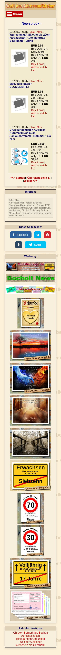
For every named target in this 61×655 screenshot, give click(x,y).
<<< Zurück (18, 177)
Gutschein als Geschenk (30, 645)
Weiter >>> (30, 180)
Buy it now (37, 64)
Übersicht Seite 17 (39, 177)
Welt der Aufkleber (30, 641)
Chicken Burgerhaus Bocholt (30, 632)
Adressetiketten (30, 635)
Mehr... (40, 32)
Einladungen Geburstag (30, 638)
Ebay (32, 32)
